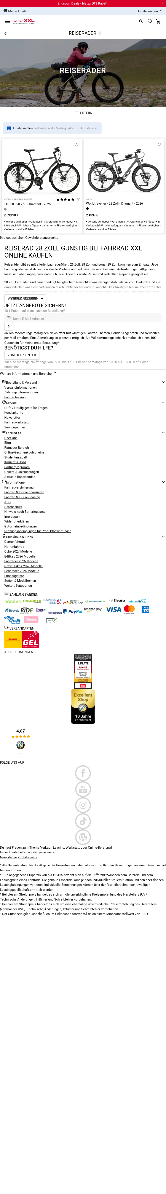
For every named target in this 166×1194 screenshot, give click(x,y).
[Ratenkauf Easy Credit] (31, 623)
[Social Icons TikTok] (83, 821)
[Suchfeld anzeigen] (141, 21)
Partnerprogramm (17, 467)
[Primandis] (137, 602)
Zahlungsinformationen (21, 392)
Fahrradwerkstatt (16, 422)
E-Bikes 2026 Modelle (19, 556)
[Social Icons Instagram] (83, 805)
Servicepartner (14, 427)
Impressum (12, 517)
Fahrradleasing (15, 397)
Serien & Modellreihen (20, 581)
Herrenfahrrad (14, 547)
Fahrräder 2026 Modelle (21, 561)
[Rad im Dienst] (12, 613)
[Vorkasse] (51, 623)
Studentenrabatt (15, 457)
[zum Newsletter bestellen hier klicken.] (8, 326)
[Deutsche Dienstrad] (73, 602)
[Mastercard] (130, 613)
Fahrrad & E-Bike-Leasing (22, 497)
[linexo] (41, 613)
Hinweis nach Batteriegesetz (24, 512)
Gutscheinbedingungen (20, 526)
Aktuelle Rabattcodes (19, 477)
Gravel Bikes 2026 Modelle (23, 566)
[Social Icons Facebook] (83, 773)
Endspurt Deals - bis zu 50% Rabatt (82, 3)
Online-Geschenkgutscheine (24, 452)
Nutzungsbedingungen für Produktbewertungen (37, 531)
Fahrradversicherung (19, 487)
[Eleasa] (117, 602)
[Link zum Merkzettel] (150, 21)
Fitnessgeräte (14, 576)
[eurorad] (55, 613)
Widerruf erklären (16, 521)
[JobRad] (13, 602)
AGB (7, 502)
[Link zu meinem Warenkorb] (158, 21)
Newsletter (12, 418)
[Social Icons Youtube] (83, 789)
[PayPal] (73, 613)
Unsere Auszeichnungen (21, 472)
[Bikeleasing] (32, 602)
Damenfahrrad (14, 542)
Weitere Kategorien (18, 586)
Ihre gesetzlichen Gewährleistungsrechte (29, 238)
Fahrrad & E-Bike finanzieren (24, 492)
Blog (7, 443)
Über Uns (11, 438)
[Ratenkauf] (12, 623)
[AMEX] (145, 613)
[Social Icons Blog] (83, 837)
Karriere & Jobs (15, 462)
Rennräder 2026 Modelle (21, 571)
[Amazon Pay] (93, 613)
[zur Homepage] (24, 21)
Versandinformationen (20, 387)
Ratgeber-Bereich (16, 448)
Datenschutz (13, 507)
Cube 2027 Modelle (18, 551)
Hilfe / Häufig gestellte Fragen (26, 408)
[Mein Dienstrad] (95, 602)
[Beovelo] (27, 613)
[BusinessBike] (53, 602)
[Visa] (114, 613)
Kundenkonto (13, 413)
